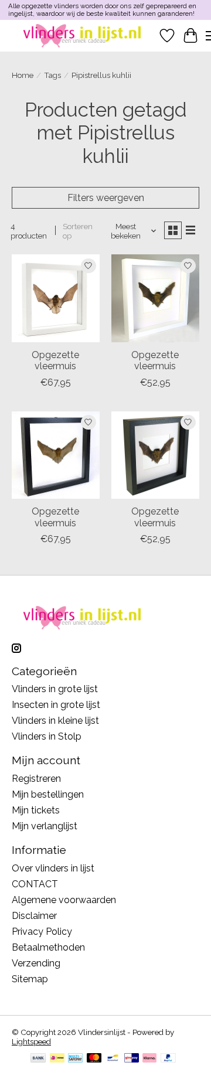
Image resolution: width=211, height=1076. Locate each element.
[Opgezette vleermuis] (56, 298)
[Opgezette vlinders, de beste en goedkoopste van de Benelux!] (83, 35)
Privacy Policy (42, 931)
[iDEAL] (57, 1058)
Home (22, 75)
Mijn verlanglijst (44, 826)
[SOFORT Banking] (149, 1058)
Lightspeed (31, 1041)
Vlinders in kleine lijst (55, 720)
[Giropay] (131, 1058)
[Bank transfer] (38, 1058)
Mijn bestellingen (48, 794)
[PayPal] (168, 1058)
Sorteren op (78, 231)
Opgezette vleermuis (55, 360)
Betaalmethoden (48, 947)
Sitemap (30, 979)
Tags (52, 75)
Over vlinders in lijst (53, 868)
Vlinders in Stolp (46, 736)
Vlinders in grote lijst (55, 688)
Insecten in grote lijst (56, 704)
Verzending (36, 963)
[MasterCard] (94, 1058)
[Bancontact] (113, 1058)
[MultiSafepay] (75, 1058)
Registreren (36, 778)
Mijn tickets (36, 810)
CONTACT (35, 884)
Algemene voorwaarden (64, 899)
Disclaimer (34, 915)
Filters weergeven (105, 197)
